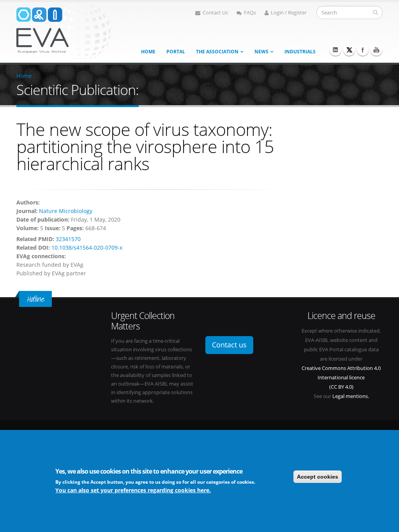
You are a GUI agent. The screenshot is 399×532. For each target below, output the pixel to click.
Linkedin (335, 50)
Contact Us (215, 12)
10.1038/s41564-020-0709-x (86, 247)
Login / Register (289, 12)
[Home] (63, 30)
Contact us (229, 344)
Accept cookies (317, 477)
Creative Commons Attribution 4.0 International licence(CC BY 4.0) (341, 377)
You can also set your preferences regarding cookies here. (133, 490)
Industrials (300, 51)
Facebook (363, 50)
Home (148, 51)
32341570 (68, 239)
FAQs (250, 12)
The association (217, 51)
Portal (175, 51)
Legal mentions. (350, 396)
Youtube (376, 50)
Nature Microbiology (65, 211)
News (261, 51)
